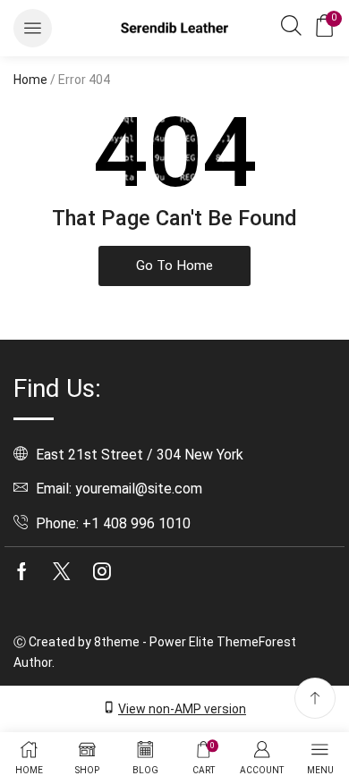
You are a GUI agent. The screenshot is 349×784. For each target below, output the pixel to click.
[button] (32, 28)
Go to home (174, 265)
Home (30, 79)
